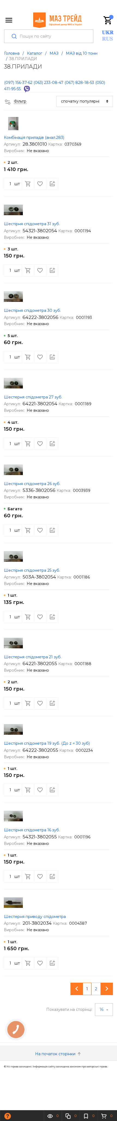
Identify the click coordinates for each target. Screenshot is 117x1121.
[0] (108, 20)
